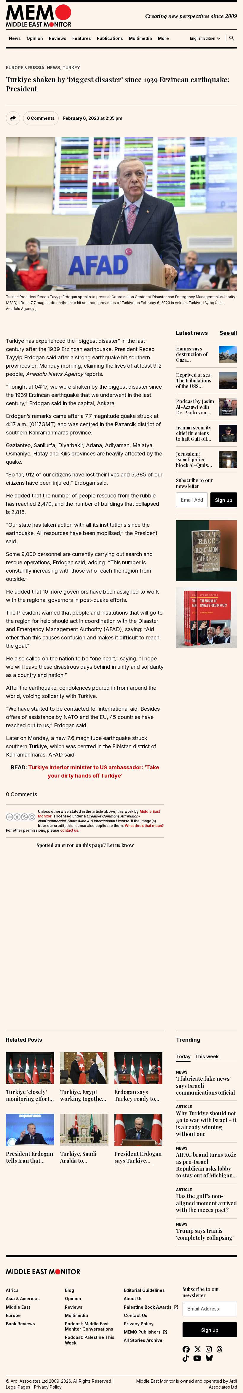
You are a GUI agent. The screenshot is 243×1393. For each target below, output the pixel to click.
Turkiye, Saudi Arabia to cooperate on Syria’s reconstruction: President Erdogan (83, 1157)
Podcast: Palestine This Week (89, 1340)
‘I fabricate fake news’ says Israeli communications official (205, 1085)
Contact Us (135, 1315)
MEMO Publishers (142, 1331)
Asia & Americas (23, 1298)
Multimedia (140, 38)
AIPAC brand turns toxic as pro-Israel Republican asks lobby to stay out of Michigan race (206, 1165)
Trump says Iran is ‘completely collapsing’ (205, 1234)
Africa (12, 1290)
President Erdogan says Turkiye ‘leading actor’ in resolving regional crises (138, 1157)
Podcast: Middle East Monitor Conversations (89, 1326)
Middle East (18, 1307)
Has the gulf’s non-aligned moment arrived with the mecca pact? (206, 1203)
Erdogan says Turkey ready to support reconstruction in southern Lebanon (137, 1096)
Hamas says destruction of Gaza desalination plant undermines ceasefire (191, 354)
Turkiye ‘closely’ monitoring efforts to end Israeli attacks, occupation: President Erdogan (29, 1096)
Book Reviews (20, 1323)
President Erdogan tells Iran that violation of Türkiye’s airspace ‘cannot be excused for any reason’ (29, 1157)
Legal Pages (18, 1386)
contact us (69, 830)
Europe (13, 1315)
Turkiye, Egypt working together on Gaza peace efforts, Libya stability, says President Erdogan (83, 1096)
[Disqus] (85, 931)
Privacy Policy (139, 1323)
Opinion (35, 38)
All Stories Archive (143, 1340)
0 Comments (41, 118)
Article (184, 1106)
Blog (69, 1290)
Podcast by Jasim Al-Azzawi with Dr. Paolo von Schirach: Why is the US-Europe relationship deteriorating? (195, 407)
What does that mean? (144, 825)
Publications (110, 38)
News (15, 38)
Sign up (223, 500)
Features (81, 38)
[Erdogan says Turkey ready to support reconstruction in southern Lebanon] (138, 1068)
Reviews (57, 38)
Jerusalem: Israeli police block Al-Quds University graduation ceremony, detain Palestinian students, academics (192, 459)
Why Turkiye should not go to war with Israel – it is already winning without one (206, 1123)
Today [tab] (183, 1056)
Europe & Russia (25, 67)
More (163, 38)
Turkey (71, 67)
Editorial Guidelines (144, 1290)
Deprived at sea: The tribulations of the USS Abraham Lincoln (195, 380)
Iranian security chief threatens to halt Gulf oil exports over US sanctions (194, 433)
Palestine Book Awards (148, 1307)
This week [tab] (207, 1056)
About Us (133, 1298)
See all (228, 333)
